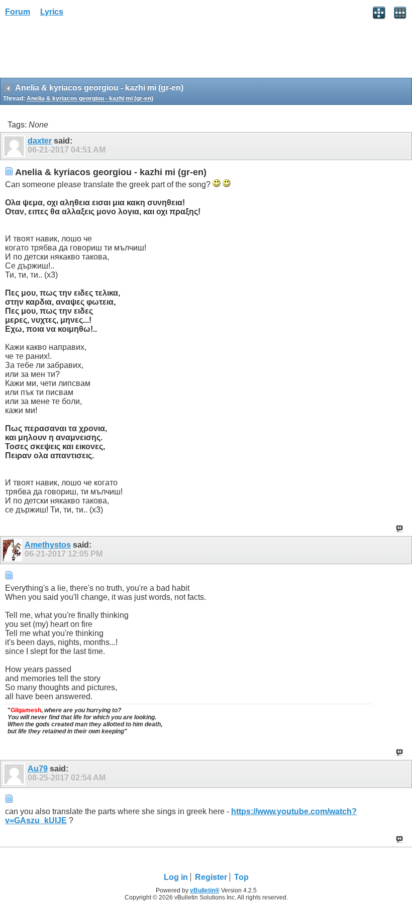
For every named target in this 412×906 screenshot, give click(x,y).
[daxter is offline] (15, 146)
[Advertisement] (80, 51)
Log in (176, 877)
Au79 (38, 768)
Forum (17, 12)
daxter (40, 141)
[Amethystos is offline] (14, 550)
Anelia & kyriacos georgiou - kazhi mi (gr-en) (90, 98)
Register (211, 877)
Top (241, 877)
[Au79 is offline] (15, 774)
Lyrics (51, 12)
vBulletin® (205, 890)
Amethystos (48, 545)
